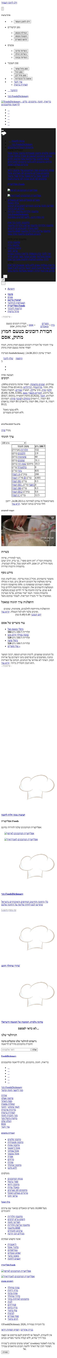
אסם (31, 325)
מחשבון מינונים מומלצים (31, 232)
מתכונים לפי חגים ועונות (35, 178)
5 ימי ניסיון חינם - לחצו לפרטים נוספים (26, 217)
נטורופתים (13, 1250)
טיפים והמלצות (35, 259)
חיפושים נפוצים (7, 1281)
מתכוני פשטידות (33, 153)
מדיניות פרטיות (8, 1109)
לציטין (19, 398)
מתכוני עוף (37, 158)
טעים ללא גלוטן (32, 265)
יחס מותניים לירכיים (17, 228)
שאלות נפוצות (8, 1104)
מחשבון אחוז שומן (16, 234)
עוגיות (10, 156)
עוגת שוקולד (13, 1287)
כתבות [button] (17, 248)
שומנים (21, 460)
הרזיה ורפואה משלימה (29, 270)
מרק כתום (12, 1307)
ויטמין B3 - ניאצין (23, 484)
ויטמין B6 (16, 488)
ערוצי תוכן (13, 250)
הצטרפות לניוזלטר (16, 302)
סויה (44, 390)
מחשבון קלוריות (45, 225)
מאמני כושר (13, 1255)
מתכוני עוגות (19, 153)
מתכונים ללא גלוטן (36, 161)
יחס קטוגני (36, 614)
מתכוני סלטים (48, 153)
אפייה (23, 156)
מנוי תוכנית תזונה (9, 1115)
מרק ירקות (13, 1290)
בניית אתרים (27, 1329)
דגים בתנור (13, 1319)
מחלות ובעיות (14, 253)
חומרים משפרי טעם (32, 392)
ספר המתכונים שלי (29, 170)
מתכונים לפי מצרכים (22, 173)
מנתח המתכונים (46, 170)
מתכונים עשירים (41, 173)
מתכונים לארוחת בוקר (18, 1299)
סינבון (10, 294)
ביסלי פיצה (13, 640)
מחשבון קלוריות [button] (30, 211)
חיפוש (11, 288)
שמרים (19, 390)
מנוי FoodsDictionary (18, 96)
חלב (50, 390)
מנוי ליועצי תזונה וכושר (12, 1090)
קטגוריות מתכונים (8, 1133)
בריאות (24, 253)
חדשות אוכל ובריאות (18, 259)
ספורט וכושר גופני (27, 256)
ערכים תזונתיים (33, 205)
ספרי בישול (13, 175)
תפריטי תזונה (47, 205)
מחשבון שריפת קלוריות (26, 225)
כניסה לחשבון (17, 141)
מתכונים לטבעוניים (36, 156)
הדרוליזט (27, 387)
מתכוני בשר (26, 158)
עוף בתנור (12, 1310)
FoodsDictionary (8, 1056)
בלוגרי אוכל (13, 1247)
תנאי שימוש (13, 1106)
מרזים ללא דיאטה (16, 267)
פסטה (46, 158)
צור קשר (18, 81)
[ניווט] (2, 130)
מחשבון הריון (14, 242)
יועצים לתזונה (14, 1258)
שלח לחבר (8, 358)
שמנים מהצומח (37, 384)
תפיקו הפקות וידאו (10, 1329)
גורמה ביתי (13, 270)
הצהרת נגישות (21, 84)
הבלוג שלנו (6, 1121)
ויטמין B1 (16, 481)
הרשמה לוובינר (15, 308)
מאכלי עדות (24, 175)
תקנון (3, 1106)
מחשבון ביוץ (13, 245)
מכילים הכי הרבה (16, 208)
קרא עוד (16, 504)
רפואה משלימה (44, 256)
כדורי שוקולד (14, 1296)
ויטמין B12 (17, 491)
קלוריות (24, 449)
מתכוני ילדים (14, 158)
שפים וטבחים (14, 1253)
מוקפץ (17, 156)
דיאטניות (12, 1244)
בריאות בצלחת (48, 265)
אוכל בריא (36, 175)
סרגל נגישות (13, 311)
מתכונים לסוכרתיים (17, 161)
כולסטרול (22, 467)
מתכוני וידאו (13, 170)
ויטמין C (16, 495)
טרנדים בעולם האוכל (18, 164)
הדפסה (19, 358)
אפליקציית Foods (16, 184)
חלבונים (21, 453)
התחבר (12, 90)
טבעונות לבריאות (16, 265)
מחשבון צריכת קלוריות (39, 231)
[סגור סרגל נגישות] (2, 8)
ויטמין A (16, 474)
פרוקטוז (38, 387)
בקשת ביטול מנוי (9, 1118)
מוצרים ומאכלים (44, 325)
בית (53, 325)
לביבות (11, 1313)
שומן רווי (22, 463)
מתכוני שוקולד (14, 1165)
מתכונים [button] (29, 147)
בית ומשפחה (35, 253)
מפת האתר (6, 1101)
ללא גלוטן (12, 1168)
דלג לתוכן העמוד (9, 2)
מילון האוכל (13, 202)
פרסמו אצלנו (7, 1098)
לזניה (10, 1301)
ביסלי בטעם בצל (15, 629)
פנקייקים (12, 1304)
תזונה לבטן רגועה (33, 267)
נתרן (20, 470)
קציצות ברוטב (14, 300)
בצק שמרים (13, 1316)
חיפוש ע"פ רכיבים (16, 205)
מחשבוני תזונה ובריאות (18, 222)
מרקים (48, 161)
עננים (10, 297)
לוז (32, 390)
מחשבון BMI (14, 231)
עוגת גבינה (13, 1293)
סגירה (5, 1352)
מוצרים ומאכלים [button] (31, 200)
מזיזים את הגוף (47, 270)
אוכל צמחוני (13, 1150)
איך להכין (46, 253)
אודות (4, 1095)
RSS (3, 1124)
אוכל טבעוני (13, 1153)
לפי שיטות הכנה (15, 178)
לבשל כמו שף (48, 267)
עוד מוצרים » (14, 646)
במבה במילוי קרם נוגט (18, 634)
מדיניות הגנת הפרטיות (11, 1349)
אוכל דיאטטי (14, 1148)
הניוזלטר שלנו (9, 1035)
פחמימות (22, 456)
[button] (16, 147)
